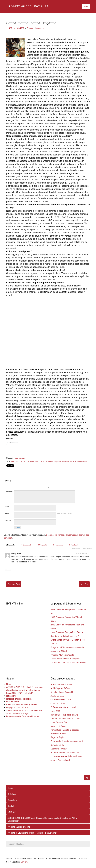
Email (7, 514)
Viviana (30, 27)
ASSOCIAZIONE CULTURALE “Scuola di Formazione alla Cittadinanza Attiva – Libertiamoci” (43, 819)
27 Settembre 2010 (16, 27)
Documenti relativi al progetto (66, 658)
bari (24, 461)
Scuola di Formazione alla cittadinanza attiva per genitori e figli (24, 712)
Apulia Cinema (57, 695)
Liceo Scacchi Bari (59, 722)
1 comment (39, 27)
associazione (16, 461)
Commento (9, 492)
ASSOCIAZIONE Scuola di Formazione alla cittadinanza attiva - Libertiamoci (24, 688)
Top (86, 777)
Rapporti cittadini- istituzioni (19, 698)
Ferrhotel (30, 461)
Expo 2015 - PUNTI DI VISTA (19, 692)
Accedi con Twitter (36, 483)
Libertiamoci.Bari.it (27, 6)
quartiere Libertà (62, 461)
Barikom (24, 861)
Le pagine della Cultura (17, 707)
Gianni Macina (41, 461)
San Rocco (81, 461)
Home (10, 788)
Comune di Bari (57, 703)
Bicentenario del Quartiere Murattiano (23, 716)
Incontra (51, 461)
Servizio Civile (57, 744)
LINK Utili (12, 811)
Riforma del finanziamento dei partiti (67, 741)
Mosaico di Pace (58, 726)
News (8, 683)
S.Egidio (73, 461)
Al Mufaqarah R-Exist (60, 688)
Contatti (11, 805)
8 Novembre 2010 (82, 553)
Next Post (84, 584)
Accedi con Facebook (59, 483)
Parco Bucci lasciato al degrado (64, 729)
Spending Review (58, 748)
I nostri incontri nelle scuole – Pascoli (69, 662)
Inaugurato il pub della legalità (64, 714)
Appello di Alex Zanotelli (61, 692)
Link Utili (54, 643)
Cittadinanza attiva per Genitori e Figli (68, 639)
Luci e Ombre (12, 701)
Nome (7, 506)
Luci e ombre (20, 458)
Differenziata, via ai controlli (63, 707)
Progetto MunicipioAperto (62, 654)
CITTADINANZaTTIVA (60, 699)
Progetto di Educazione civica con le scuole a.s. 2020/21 (33, 832)
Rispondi (8, 570)
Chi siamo (12, 794)
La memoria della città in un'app (65, 718)
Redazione (12, 800)
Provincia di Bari (58, 733)
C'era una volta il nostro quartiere (21, 704)
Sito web (8, 521)
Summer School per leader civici (65, 752)
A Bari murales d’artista (61, 684)
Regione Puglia (57, 737)
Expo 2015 (55, 710)
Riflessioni (11, 695)
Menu (86, 6)
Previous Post (14, 584)
